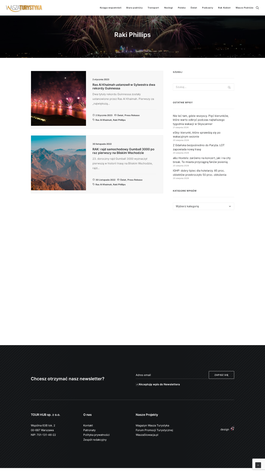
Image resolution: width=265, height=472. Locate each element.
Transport (153, 7)
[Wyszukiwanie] (257, 7)
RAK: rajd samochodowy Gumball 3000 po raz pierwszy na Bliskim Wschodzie (123, 151)
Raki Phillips (119, 120)
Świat (194, 7)
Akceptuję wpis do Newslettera (159, 384)
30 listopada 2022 (105, 179)
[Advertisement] (203, 246)
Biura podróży (134, 7)
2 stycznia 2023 (104, 115)
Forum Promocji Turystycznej (154, 430)
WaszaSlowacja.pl (147, 434)
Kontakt (88, 425)
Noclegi (168, 7)
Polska (182, 7)
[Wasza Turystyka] (24, 7)
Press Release (132, 115)
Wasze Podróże (244, 7)
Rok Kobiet (224, 7)
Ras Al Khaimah (104, 120)
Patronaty (89, 430)
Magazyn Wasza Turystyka (152, 425)
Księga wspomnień (111, 7)
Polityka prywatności (96, 434)
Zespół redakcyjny (95, 439)
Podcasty (207, 7)
